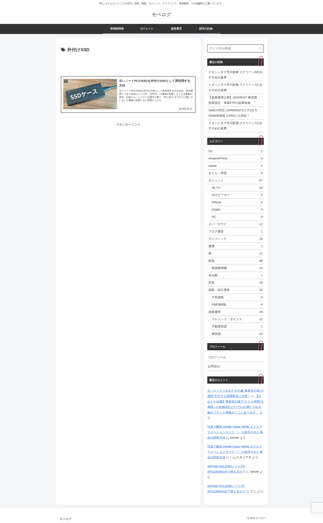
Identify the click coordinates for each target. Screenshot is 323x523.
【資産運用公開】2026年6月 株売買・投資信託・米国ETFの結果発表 (234, 100)
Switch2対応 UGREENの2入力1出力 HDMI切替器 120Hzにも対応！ (232, 113)
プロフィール (217, 357)
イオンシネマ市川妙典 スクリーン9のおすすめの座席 (235, 74)
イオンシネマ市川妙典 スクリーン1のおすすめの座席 (235, 87)
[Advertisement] (128, 63)
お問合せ (214, 366)
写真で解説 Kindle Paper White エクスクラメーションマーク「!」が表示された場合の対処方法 (235, 432)
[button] (260, 48)
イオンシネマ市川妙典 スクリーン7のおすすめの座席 (235, 125)
